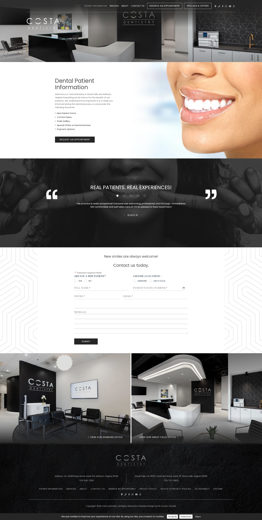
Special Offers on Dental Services (74, 125)
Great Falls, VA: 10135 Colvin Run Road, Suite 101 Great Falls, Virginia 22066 (171, 476)
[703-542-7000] (219, 6)
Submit (86, 341)
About (124, 6)
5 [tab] (145, 196)
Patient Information (95, 6)
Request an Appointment (74, 139)
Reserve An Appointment (122, 488)
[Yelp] (234, 6)
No (90, 281)
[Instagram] (226, 6)
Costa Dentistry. (110, 506)
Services (114, 6)
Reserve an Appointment (164, 5)
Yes (80, 281)
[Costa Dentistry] (43, 6)
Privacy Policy (148, 488)
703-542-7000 (86, 480)
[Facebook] (222, 6)
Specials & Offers (198, 5)
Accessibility (202, 488)
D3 (159, 506)
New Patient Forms (66, 113)
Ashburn (142, 281)
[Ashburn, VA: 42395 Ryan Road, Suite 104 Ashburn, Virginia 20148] (215, 6)
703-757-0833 (171, 480)
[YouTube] (230, 6)
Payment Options (66, 129)
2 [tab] (124, 196)
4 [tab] (138, 196)
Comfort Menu (64, 117)
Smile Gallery (63, 121)
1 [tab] (117, 196)
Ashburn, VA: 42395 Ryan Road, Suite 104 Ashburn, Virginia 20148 (86, 476)
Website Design (146, 506)
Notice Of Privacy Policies (176, 488)
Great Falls (159, 281)
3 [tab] (131, 196)
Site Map (218, 488)
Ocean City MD (168, 506)
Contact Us (138, 6)
